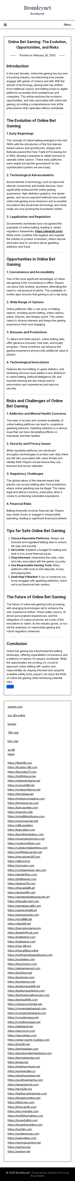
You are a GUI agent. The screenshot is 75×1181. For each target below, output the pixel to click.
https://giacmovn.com (21, 1031)
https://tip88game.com (22, 879)
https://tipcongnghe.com (23, 1111)
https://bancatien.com (21, 829)
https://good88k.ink (20, 919)
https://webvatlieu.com (22, 1138)
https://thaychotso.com (22, 964)
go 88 (11, 750)
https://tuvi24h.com (20, 1129)
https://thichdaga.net (20, 794)
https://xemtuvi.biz (19, 1147)
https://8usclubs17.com (22, 772)
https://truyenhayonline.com (25, 1124)
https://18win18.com (20, 763)
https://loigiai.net (18, 1062)
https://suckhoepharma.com (25, 1080)
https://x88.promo (19, 861)
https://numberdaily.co (21, 1071)
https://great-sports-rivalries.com (29, 1040)
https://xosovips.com (21, 865)
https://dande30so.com (22, 874)
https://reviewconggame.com (26, 798)
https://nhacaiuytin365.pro (24, 856)
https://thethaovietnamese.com (27, 1093)
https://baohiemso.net (21, 981)
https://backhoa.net (20, 972)
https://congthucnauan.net (24, 1022)
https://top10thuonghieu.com (25, 1115)
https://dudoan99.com (21, 892)
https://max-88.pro (19, 946)
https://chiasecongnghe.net (25, 1004)
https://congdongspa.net (23, 1017)
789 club (13, 732)
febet (11, 754)
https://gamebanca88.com (24, 906)
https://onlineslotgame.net (24, 780)
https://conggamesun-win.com (27, 870)
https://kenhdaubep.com (23, 1048)
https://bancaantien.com (23, 807)
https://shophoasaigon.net (24, 1075)
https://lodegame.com (21, 941)
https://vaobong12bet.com (24, 843)
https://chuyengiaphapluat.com (27, 1008)
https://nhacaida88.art (21, 888)
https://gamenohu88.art (22, 910)
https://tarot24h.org (20, 1089)
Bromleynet (37, 7)
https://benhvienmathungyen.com (29, 995)
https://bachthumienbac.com (26, 834)
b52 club (13, 741)
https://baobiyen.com (21, 977)
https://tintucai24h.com (22, 1107)
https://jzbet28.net (19, 923)
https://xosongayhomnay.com (26, 838)
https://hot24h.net (19, 1044)
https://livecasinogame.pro (24, 928)
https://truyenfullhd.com (23, 1120)
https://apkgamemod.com (24, 968)
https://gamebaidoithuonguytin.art (29, 897)
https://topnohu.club (20, 812)
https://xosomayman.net (23, 821)
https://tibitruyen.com (21, 1102)
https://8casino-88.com (22, 767)
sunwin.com (15, 706)
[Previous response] (10, 686)
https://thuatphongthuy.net (24, 1098)
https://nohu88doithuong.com (26, 816)
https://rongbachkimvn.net (24, 789)
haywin (12, 724)
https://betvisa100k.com (23, 999)
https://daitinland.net (20, 1026)
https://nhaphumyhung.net (24, 1066)
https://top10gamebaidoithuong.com (30, 955)
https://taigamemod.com (23, 1084)
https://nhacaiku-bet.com (23, 901)
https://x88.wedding (20, 825)
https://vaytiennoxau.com (23, 1133)
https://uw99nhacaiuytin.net (25, 852)
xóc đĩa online (16, 715)
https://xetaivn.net (19, 1151)
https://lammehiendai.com (24, 1057)
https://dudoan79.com (21, 883)
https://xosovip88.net (21, 785)
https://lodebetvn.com (21, 937)
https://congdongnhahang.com (27, 1013)
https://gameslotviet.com (23, 914)
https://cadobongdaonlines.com (28, 847)
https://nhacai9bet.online (23, 950)
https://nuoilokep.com (21, 959)
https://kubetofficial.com (23, 932)
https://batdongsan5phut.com (26, 990)
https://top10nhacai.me (22, 776)
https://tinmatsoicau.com (23, 803)
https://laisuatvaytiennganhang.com (30, 1053)
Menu (67, 24)
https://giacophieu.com (22, 1035)
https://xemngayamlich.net (24, 1142)
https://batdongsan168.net (24, 986)
